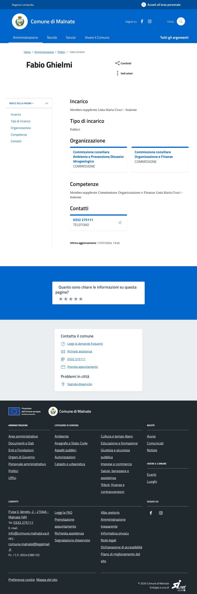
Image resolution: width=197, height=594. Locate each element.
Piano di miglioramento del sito (120, 557)
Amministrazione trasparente (113, 523)
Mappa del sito (47, 579)
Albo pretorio (110, 512)
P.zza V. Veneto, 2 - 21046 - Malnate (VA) (28, 514)
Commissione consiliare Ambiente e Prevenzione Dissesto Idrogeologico (98, 156)
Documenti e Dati (21, 443)
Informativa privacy (115, 533)
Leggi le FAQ (63, 512)
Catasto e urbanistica (70, 464)
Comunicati (155, 443)
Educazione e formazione (119, 443)
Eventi (151, 474)
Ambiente (62, 436)
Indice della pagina (20, 103)
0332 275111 (83, 220)
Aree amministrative (23, 436)
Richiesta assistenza (69, 533)
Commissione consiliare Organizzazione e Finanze (154, 154)
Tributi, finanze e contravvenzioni (112, 488)
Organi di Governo (21, 457)
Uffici (12, 477)
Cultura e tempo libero (117, 436)
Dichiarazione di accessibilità (121, 547)
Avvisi (151, 436)
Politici (13, 471)
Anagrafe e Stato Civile (71, 443)
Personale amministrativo (27, 464)
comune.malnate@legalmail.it (28, 546)
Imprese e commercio (116, 464)
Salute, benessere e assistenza (115, 474)
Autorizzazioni (65, 457)
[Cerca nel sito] (181, 21)
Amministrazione (25, 37)
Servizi (71, 37)
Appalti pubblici (65, 450)
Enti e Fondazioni (21, 450)
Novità (52, 37)
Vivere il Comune (97, 37)
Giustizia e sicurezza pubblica (115, 454)
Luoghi (152, 481)
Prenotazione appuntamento (65, 523)
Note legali (108, 540)
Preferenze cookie (21, 579)
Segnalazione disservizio (72, 540)
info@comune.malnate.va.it (28, 533)
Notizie (152, 450)
